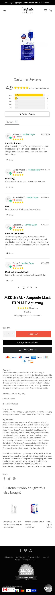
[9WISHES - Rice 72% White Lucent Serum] (13, 508)
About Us (9, 557)
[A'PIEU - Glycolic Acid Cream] (35, 508)
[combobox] (8, 589)
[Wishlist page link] (45, 10)
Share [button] (10, 160)
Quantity (6, 328)
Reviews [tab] (10, 122)
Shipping (18, 316)
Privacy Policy (34, 557)
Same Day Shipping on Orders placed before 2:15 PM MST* (28, 2)
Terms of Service (29, 560)
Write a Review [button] (28, 114)
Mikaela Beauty (17, 586)
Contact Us (20, 557)
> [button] (36, 287)
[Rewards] (48, 588)
